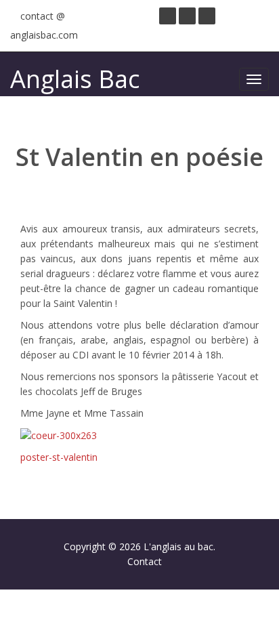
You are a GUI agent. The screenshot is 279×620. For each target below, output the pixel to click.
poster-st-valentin (59, 457)
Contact (144, 561)
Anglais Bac (75, 79)
